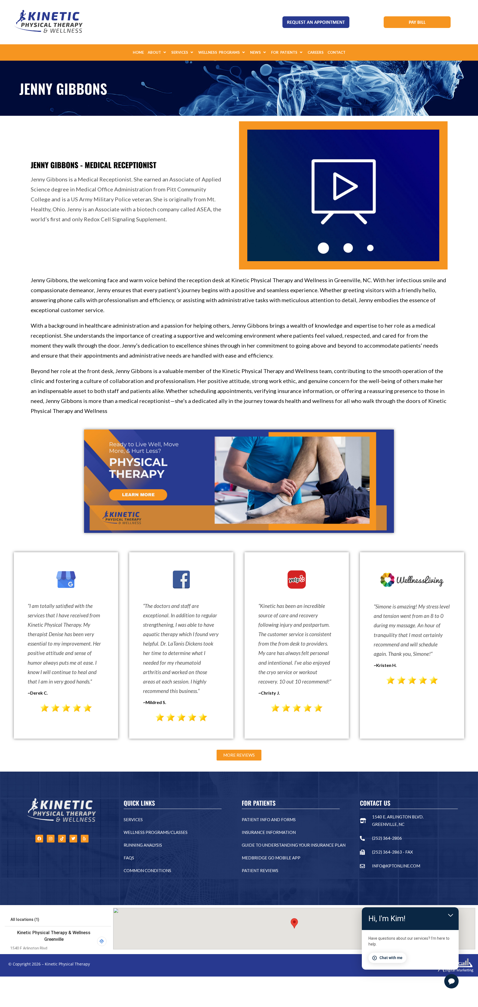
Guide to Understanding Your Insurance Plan (293, 844)
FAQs (129, 857)
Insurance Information (269, 832)
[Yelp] (85, 838)
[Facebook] (39, 838)
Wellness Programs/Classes (156, 832)
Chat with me (391, 957)
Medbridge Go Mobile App (271, 857)
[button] (157, 52)
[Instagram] (50, 838)
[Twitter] (73, 838)
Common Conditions (147, 870)
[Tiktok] (62, 838)
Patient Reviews (260, 870)
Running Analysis (143, 844)
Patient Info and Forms (269, 819)
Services (133, 819)
